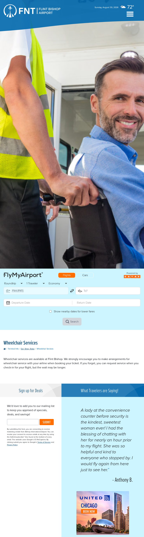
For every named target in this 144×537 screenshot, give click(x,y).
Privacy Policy (12, 445)
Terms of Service (44, 442)
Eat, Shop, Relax (27, 348)
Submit (47, 422)
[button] (129, 14)
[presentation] (102, 534)
